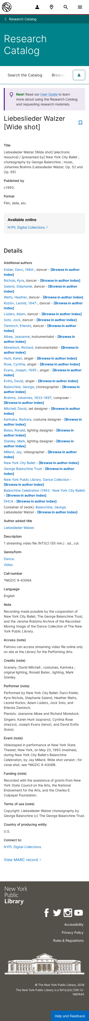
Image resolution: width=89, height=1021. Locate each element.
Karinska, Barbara (17, 419)
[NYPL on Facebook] (47, 913)
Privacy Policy (73, 932)
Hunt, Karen (13, 358)
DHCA (8, 501)
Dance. (9, 559)
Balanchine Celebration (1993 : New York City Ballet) (44, 490)
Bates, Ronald (14, 430)
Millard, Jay (13, 452)
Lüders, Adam (14, 314)
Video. (9, 565)
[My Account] (37, 7)
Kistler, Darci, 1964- (19, 270)
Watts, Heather (15, 297)
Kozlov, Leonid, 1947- (20, 303)
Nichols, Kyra (14, 280)
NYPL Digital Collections (22, 847)
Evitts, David (13, 381)
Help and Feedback (70, 1016)
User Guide (48, 94)
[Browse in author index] (60, 280)
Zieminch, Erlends (17, 326)
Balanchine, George (19, 387)
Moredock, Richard (18, 347)
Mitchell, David (15, 408)
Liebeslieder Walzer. (19, 528)
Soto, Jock (12, 320)
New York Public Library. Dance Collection (36, 479)
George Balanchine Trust (23, 469)
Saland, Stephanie (18, 286)
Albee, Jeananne (17, 337)
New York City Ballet (19, 463)
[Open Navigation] (80, 7)
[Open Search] (66, 7)
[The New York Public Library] (6, 7)
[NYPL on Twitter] (57, 913)
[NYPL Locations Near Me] (51, 7)
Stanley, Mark (14, 441)
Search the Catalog (25, 75)
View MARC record (21, 859)
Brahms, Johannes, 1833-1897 (28, 398)
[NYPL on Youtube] (79, 913)
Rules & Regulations (68, 940)
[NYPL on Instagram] (68, 913)
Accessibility (74, 924)
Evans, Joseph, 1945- (21, 370)
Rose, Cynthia (14, 364)
